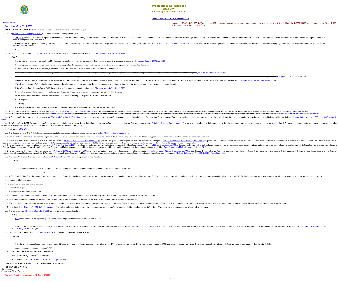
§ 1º (17, 61)
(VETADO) (15, 49)
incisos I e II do (131, 226)
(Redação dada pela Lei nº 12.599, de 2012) (309, 117)
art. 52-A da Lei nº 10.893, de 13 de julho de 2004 (67, 117)
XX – (17, 168)
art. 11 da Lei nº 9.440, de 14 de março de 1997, (39, 207)
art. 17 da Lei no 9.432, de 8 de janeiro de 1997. (253, 80)
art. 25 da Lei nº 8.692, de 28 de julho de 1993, (171, 44)
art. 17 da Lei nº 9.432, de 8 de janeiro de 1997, (80, 111)
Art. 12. (19, 76)
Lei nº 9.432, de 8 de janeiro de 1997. (114, 133)
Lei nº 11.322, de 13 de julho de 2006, (35, 211)
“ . (20, 38)
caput (159, 226)
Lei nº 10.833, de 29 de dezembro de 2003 (54, 157)
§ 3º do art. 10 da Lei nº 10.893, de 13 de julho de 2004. (45, 260)
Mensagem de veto (8, 22)
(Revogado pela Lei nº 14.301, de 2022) (110, 53)
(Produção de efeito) (217, 153)
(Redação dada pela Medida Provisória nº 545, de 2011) (298, 113)
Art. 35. (19, 84)
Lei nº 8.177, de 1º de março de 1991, (27, 34)
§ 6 (16, 226)
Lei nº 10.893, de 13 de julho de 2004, (44, 53)
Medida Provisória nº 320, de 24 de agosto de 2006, (183, 141)
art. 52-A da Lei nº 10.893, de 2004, (61, 113)
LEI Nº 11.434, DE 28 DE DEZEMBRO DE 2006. (170, 19)
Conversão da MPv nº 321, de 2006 (18, 26)
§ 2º (17, 244)
